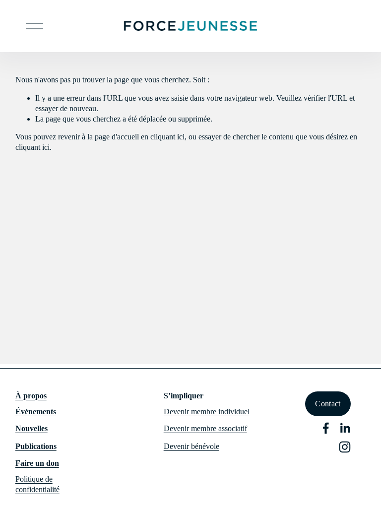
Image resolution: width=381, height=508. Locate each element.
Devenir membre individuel (207, 411)
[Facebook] (326, 428)
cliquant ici (167, 136)
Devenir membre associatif (205, 428)
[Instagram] (345, 447)
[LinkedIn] (345, 428)
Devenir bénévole (191, 446)
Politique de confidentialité (37, 484)
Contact (327, 403)
